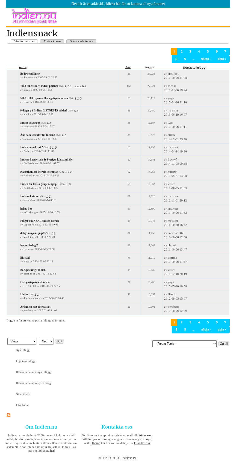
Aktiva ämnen (52, 41)
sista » (222, 59)
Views (148, 67)
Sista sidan (80, 86)
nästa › (206, 59)
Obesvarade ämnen (81, 41)
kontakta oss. (142, 443)
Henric (96, 443)
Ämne (23, 67)
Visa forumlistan (24, 41)
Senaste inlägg (194, 67)
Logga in (12, 320)
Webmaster (145, 435)
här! (52, 450)
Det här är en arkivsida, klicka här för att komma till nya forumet (118, 4)
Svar (128, 67)
